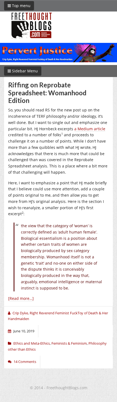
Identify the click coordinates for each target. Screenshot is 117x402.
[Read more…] (21, 298)
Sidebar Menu (24, 70)
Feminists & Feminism (69, 343)
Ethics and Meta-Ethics (31, 343)
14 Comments (25, 361)
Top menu (20, 5)
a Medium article (89, 128)
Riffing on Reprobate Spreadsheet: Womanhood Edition (47, 93)
